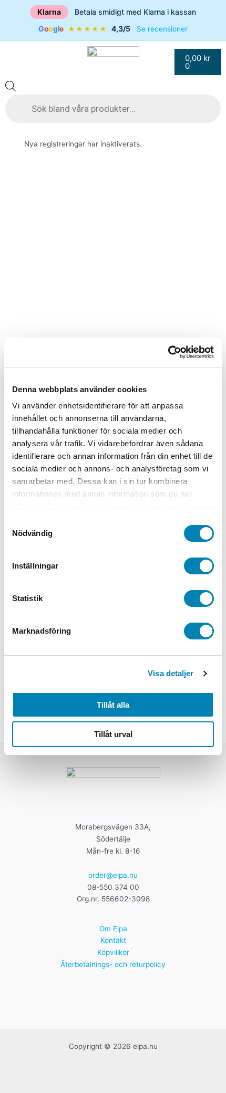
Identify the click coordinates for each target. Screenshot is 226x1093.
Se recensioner (162, 29)
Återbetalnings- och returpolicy (113, 964)
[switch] (199, 566)
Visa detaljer (170, 673)
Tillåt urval (113, 734)
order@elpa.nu (113, 875)
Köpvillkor (113, 952)
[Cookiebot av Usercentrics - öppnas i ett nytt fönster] (168, 352)
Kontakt (113, 940)
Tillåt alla (113, 704)
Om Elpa (113, 928)
